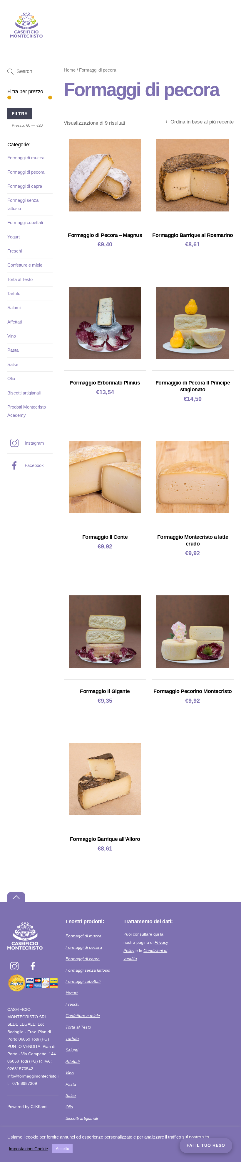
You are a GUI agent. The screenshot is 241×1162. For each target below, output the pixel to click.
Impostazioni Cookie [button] (28, 1148)
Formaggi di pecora (25, 172)
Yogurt (13, 236)
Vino (11, 335)
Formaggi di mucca (25, 157)
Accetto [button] (62, 1148)
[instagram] (15, 966)
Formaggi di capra (24, 186)
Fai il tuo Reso (206, 1145)
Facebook (34, 465)
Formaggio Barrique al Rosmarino (192, 235)
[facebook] (34, 966)
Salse (12, 364)
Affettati (14, 321)
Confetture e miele (24, 264)
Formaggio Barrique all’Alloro (105, 839)
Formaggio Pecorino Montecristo (192, 691)
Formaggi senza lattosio (88, 970)
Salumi (14, 307)
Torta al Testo (20, 279)
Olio (11, 378)
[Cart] (211, 8)
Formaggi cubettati (25, 222)
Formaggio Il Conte (105, 537)
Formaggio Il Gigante (105, 691)
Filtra (20, 113)
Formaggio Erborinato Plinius (105, 383)
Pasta (13, 350)
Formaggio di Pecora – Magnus (105, 235)
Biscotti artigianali (24, 392)
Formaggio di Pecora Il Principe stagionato (192, 386)
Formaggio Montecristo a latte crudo (192, 540)
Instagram (34, 443)
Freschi (14, 250)
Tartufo (13, 293)
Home (70, 69)
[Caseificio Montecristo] (26, 42)
